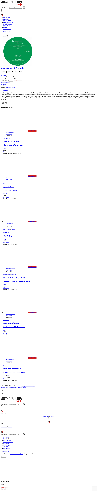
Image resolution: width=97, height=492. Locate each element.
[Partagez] (2, 489)
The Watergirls (6, 138)
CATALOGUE (7, 25)
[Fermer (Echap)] (1, 489)
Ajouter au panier (17, 80)
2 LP (4, 330)
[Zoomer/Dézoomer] (5, 489)
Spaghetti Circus (8, 187)
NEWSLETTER (7, 29)
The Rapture (6, 320)
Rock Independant (10, 87)
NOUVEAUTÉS (7, 20)
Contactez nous (4, 387)
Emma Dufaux (6, 229)
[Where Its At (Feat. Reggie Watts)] (17, 267)
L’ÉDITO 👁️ (6, 19)
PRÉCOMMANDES (8, 22)
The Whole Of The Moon (11, 141)
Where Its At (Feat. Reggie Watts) (14, 278)
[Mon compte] (1, 9)
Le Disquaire (6, 17)
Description (6, 90)
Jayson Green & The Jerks (12, 68)
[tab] (49, 90)
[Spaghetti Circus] (17, 176)
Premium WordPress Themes (16, 454)
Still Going (6, 184)
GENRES (5, 27)
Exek (4, 365)
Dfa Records (3, 75)
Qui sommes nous (13, 387)
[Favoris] (48, 11)
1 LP (8, 375)
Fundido (13, 229)
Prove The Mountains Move (12, 369)
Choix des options (32, 131)
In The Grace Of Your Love (11, 323)
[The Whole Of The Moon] (17, 131)
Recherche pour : (5, 8)
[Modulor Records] (11, 5)
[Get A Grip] (17, 221)
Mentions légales (22, 387)
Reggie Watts (6, 274)
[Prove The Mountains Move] (17, 358)
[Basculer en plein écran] (4, 489)
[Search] (24, 7)
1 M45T (5, 148)
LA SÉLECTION (7, 24)
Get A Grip (6, 232)
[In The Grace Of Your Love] (17, 312)
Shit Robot (13, 274)
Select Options (4, 487)
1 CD (4, 375)
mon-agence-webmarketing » (28, 386)
